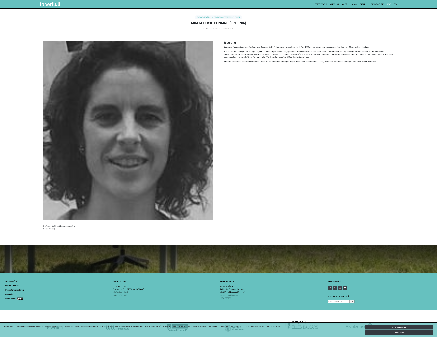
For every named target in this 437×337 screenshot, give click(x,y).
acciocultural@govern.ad (230, 295)
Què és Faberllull (12, 286)
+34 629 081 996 (120, 295)
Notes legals (10, 299)
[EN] (396, 4)
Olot (344, 4)
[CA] (389, 4)
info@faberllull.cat (120, 292)
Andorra (334, 4)
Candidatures (377, 4)
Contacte (9, 294)
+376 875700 (225, 298)
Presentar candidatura (14, 290)
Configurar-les (399, 333)
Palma (354, 4)
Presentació (321, 4)
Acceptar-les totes (399, 327)
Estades (363, 4)
